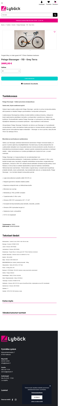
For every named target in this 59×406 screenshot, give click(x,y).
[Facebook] (12, 399)
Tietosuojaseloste (36, 392)
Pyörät (13, 24)
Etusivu (3, 24)
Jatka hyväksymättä (37, 401)
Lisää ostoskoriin (29, 78)
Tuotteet (8, 24)
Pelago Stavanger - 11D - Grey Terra (25, 24)
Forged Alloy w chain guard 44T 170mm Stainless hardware (20, 55)
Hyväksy (37, 397)
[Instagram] (16, 399)
